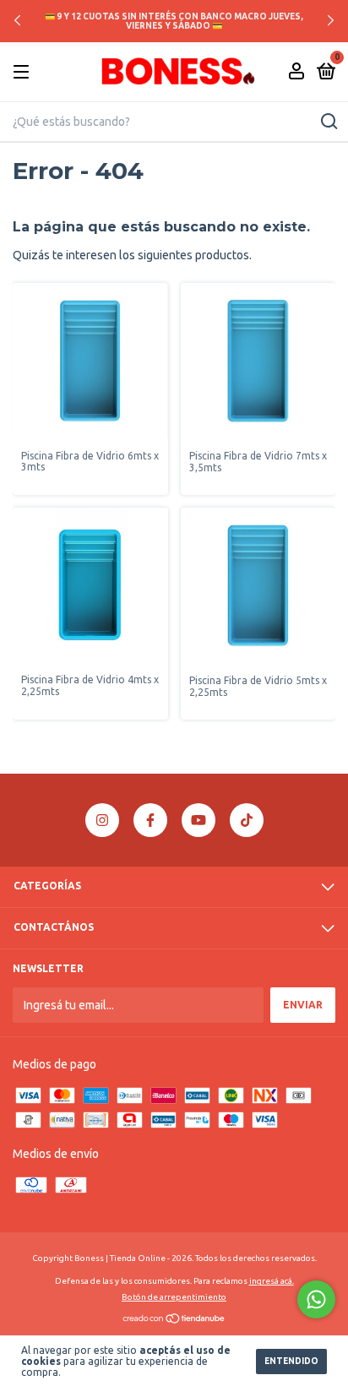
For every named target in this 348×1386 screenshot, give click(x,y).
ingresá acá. (271, 1280)
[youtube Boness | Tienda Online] (198, 820)
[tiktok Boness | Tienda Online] (247, 820)
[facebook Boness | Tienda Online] (150, 820)
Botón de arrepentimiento (174, 1297)
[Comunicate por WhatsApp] (316, 1299)
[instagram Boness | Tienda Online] (102, 820)
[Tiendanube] (174, 1320)
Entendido (291, 1361)
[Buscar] (328, 121)
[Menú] (24, 72)
